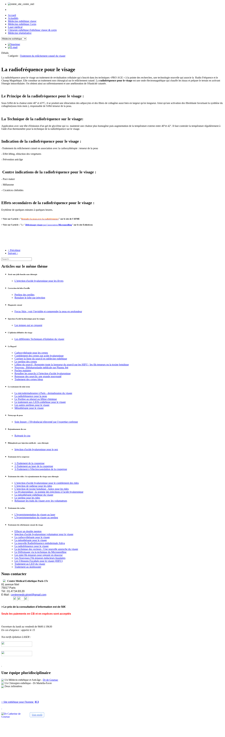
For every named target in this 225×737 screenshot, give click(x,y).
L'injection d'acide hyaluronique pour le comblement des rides (46, 483)
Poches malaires (22, 370)
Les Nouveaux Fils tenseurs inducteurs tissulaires (39, 558)
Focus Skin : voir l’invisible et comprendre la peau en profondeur (48, 311)
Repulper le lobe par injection (29, 297)
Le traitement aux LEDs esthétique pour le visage (40, 402)
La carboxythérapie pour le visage (32, 537)
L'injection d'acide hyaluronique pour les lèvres (38, 280)
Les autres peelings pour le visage (31, 405)
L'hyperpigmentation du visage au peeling (36, 517)
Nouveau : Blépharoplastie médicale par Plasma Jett (41, 367)
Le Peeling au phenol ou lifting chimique (35, 399)
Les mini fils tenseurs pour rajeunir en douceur (38, 555)
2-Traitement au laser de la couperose (33, 466)
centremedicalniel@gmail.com (28, 594)
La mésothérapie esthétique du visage (33, 494)
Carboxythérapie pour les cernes (31, 352)
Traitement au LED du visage (29, 563)
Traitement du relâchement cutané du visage (42, 55)
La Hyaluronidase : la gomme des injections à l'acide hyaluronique (48, 491)
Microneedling (65, 225)
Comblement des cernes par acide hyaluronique (39, 355)
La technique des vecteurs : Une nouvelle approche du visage (46, 549)
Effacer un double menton (28, 531)
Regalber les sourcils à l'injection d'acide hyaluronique (42, 373)
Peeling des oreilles (24, 294)
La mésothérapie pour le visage (30, 540)
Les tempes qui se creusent (28, 325)
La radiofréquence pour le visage (31, 546)
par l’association (41, 225)
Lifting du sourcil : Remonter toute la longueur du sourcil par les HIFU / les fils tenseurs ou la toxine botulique (71, 364)
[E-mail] (12, 47)
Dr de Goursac (50, 679)
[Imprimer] (14, 44)
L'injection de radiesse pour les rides (33, 486)
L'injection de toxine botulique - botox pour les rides (41, 488)
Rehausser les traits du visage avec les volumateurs (40, 500)
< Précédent (14, 250)
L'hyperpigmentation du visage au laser (34, 514)
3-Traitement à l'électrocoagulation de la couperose (40, 469)
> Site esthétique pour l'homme (17, 701)
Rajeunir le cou (22, 435)
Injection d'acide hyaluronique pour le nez (36, 449)
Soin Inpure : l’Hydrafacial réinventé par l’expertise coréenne (46, 421)
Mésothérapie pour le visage (29, 408)
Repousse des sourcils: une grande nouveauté (37, 376)
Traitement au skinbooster (27, 566)
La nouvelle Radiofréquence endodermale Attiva (39, 543)
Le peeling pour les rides (27, 497)
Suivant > (13, 253)
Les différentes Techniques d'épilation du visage (39, 339)
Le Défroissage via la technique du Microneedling (40, 552)
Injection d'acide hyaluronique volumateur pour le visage (43, 534)
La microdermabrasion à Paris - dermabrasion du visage (43, 393)
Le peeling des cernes (25, 361)
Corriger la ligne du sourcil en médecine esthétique (40, 358)
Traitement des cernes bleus (28, 379)
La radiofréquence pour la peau (30, 396)
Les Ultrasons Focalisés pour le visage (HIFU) (38, 561)
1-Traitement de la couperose (29, 463)
